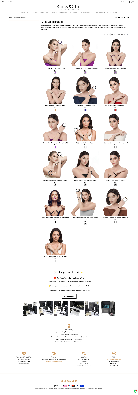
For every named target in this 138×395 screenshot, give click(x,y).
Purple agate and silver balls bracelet (55, 68)
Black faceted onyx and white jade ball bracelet (55, 180)
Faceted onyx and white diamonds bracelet (85, 180)
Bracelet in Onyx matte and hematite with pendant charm (85, 218)
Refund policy (61, 388)
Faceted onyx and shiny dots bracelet (115, 180)
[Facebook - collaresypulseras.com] (119, 17)
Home (10, 17)
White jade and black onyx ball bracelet (85, 143)
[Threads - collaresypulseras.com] (116, 17)
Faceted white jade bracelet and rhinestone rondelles (115, 143)
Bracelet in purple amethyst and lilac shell (115, 68)
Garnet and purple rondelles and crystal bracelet (55, 143)
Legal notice (90, 388)
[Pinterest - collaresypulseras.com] (128, 17)
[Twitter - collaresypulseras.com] (113, 17)
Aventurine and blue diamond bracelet (85, 106)
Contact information (98, 388)
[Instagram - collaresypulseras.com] (122, 17)
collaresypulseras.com (42, 388)
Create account (124, 1)
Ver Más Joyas (69, 296)
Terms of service (75, 388)
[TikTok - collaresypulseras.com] (125, 17)
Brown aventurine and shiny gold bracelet (55, 106)
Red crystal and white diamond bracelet (115, 106)
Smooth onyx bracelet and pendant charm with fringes (55, 218)
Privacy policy (68, 388)
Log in (118, 1)
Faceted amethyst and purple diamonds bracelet (85, 68)
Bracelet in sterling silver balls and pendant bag (55, 257)
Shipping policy (83, 388)
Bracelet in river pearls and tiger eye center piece (115, 218)
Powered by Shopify (53, 388)
